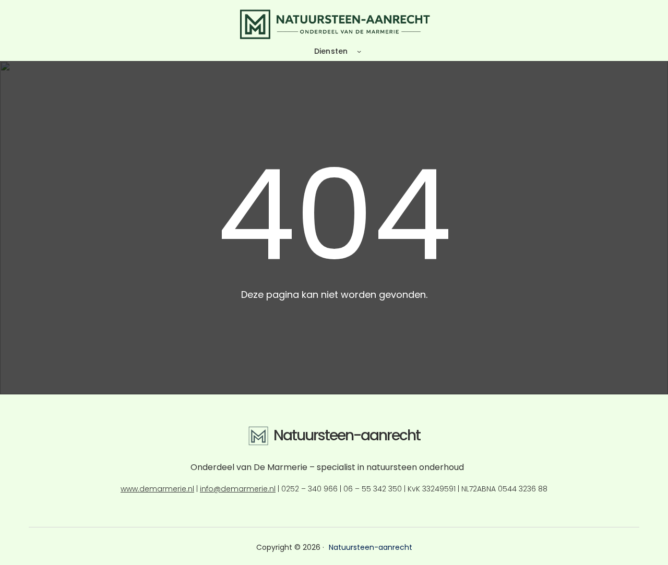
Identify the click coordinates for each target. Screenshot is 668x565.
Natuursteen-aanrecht (346, 435)
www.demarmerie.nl (157, 489)
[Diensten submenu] (359, 51)
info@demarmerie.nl (238, 489)
